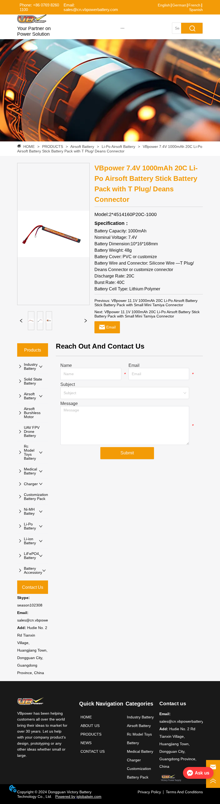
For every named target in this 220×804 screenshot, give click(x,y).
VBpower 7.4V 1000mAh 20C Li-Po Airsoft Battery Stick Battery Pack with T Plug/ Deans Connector (109, 148)
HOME (29, 146)
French (194, 5)
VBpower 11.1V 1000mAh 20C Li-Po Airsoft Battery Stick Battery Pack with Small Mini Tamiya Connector (145, 302)
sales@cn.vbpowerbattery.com (43, 620)
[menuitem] (122, 28)
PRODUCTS (52, 146)
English (164, 5)
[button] (122, 28)
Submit (127, 453)
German (179, 5)
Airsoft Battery (82, 146)
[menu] (122, 28)
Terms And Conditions (184, 792)
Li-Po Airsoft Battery (118, 146)
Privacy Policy (149, 792)
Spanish (196, 10)
